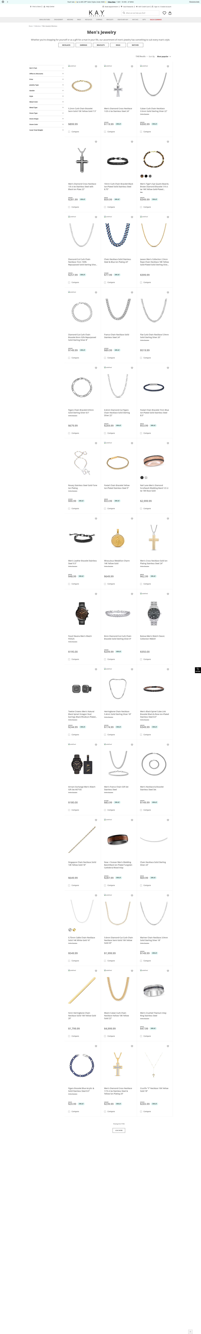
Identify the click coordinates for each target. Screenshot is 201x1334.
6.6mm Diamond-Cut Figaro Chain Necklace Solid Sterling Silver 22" (117, 413)
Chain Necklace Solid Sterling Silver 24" (153, 863)
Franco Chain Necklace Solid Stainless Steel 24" (116, 336)
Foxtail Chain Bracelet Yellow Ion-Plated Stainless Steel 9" (116, 486)
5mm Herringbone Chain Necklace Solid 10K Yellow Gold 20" (82, 1016)
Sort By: (152, 56)
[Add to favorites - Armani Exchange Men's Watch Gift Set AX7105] (95, 744)
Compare (75, 131)
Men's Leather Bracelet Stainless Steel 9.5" (82, 562)
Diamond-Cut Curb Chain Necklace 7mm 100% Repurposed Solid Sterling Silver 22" (82, 262)
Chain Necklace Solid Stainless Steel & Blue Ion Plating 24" (117, 260)
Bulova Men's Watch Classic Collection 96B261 (152, 637)
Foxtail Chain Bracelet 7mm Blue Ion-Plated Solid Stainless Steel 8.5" (154, 413)
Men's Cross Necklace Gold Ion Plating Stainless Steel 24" (153, 562)
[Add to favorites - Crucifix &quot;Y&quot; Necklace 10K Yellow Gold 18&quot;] (167, 1046)
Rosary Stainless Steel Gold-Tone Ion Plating (82, 486)
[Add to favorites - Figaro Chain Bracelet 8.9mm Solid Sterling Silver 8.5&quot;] (95, 367)
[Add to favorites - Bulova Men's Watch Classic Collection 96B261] (167, 593)
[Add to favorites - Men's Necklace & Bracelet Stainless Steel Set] (167, 744)
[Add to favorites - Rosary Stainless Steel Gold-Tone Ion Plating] (95, 443)
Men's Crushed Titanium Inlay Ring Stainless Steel (153, 1014)
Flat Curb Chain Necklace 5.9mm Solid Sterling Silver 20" (154, 336)
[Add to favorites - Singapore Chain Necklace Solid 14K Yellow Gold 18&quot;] (95, 820)
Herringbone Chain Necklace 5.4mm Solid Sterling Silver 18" (117, 712)
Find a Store (36, 7)
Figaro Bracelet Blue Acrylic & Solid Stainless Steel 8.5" (81, 1089)
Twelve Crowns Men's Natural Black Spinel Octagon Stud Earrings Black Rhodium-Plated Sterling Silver (81, 714)
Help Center (50, 7)
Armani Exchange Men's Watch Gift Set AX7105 (81, 788)
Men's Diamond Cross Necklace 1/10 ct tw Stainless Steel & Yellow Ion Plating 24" (118, 1091)
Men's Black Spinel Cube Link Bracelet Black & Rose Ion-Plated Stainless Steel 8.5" (154, 714)
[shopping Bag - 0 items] (170, 13)
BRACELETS (101, 45)
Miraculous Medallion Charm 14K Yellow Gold (117, 562)
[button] (7, 2)
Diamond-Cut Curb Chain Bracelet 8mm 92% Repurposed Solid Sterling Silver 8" (82, 337)
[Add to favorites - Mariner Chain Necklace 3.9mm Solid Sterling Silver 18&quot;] (167, 895)
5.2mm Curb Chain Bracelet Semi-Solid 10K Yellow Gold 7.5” (82, 109)
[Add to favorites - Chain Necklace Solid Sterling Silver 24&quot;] (167, 820)
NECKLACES (66, 45)
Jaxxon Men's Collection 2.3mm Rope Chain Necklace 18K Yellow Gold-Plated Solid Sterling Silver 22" (154, 262)
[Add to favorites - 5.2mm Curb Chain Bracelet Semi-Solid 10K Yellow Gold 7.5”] (95, 66)
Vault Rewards (128, 7)
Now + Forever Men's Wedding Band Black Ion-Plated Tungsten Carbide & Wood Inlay (118, 865)
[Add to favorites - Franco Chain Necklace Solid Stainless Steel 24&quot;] (131, 292)
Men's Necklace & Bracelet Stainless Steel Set (152, 788)
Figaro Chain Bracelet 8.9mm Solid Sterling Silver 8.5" (81, 411)
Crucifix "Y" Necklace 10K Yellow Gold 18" (154, 1089)
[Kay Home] (97, 13)
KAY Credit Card (144, 7)
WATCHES (135, 45)
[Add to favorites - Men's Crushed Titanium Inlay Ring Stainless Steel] (167, 970)
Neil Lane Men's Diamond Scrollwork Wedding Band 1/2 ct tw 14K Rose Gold (154, 488)
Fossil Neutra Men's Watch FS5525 (80, 637)
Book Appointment (111, 7)
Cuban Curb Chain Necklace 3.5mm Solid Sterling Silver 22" (153, 109)
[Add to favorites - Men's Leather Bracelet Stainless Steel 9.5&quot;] (95, 518)
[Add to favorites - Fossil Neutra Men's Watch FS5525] (95, 593)
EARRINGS (83, 45)
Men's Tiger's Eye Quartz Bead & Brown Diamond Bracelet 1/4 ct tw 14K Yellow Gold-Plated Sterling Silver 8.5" (154, 187)
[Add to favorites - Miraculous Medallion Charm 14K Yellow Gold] (131, 518)
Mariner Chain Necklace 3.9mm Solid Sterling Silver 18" (154, 938)
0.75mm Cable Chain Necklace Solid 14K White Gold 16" (81, 938)
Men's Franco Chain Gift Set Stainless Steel (116, 788)
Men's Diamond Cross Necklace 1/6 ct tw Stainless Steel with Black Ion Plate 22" (82, 187)
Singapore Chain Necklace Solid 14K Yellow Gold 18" (82, 863)
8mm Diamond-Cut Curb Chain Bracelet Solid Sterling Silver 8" (117, 637)
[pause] (3, 2)
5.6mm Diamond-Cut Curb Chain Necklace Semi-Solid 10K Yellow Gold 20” (118, 940)
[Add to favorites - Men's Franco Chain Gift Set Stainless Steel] (131, 744)
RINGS (118, 45)
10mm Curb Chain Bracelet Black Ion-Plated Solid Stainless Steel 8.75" (118, 187)
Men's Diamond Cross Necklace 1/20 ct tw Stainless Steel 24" (118, 109)
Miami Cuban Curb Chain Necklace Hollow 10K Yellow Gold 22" (116, 1016)
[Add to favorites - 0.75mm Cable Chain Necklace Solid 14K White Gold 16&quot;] (95, 895)
